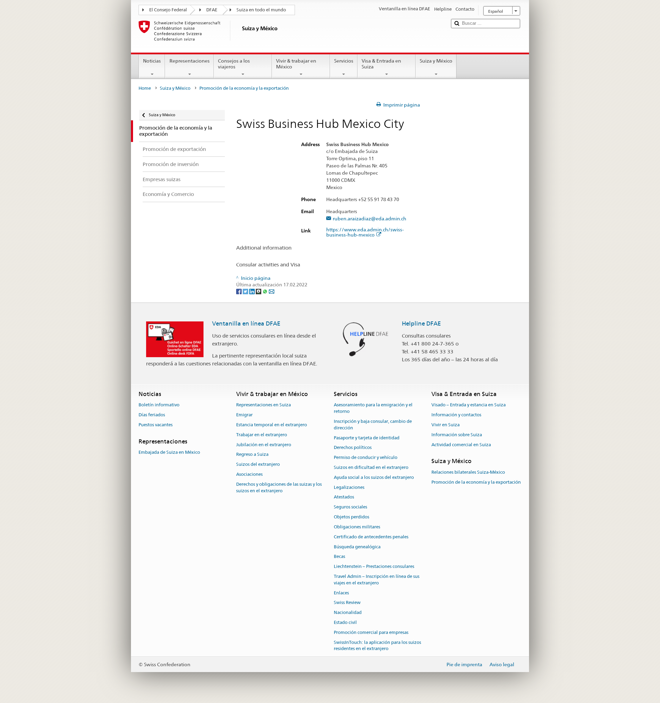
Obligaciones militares (357, 526)
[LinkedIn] (252, 291)
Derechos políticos (353, 447)
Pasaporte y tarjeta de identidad (366, 437)
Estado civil (345, 622)
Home (145, 88)
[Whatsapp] (265, 291)
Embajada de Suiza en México (169, 452)
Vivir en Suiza (445, 424)
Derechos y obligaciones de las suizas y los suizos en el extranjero (279, 487)
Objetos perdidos (351, 516)
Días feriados (152, 414)
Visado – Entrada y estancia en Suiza (468, 405)
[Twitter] (246, 291)
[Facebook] (239, 291)
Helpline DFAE (421, 323)
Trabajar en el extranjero (261, 434)
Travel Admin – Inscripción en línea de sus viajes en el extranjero (376, 579)
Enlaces (341, 592)
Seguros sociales (350, 507)
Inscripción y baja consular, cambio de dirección (373, 424)
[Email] (271, 291)
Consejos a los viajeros (234, 63)
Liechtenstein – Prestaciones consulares (374, 566)
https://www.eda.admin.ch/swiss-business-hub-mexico (365, 232)
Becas (339, 556)
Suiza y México (436, 61)
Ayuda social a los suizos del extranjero (374, 477)
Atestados (344, 497)
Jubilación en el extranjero (263, 444)
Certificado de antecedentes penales (371, 536)
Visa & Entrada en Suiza (381, 63)
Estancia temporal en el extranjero (271, 424)
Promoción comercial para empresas (371, 632)
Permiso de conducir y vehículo (365, 457)
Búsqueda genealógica (357, 546)
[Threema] (259, 291)
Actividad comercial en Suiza (461, 444)
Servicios (343, 61)
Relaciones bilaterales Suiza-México (468, 472)
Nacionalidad (348, 612)
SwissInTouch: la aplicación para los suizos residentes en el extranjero (377, 645)
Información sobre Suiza (456, 434)
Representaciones (189, 61)
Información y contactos (456, 414)
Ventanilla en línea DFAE (246, 323)
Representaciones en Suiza (263, 405)
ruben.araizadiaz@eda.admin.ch (369, 218)
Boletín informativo (159, 405)
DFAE (211, 9)
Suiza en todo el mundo (261, 9)
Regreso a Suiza (252, 454)
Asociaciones (249, 474)
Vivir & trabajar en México (296, 63)
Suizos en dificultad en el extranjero (371, 467)
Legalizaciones (349, 487)
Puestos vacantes (156, 424)
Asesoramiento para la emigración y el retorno (373, 408)
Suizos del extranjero (258, 464)
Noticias (152, 61)
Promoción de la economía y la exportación (476, 482)
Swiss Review (347, 602)
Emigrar (244, 414)
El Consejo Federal (168, 9)
